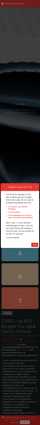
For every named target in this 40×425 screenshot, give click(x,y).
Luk (34, 245)
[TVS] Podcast (14, 212)
